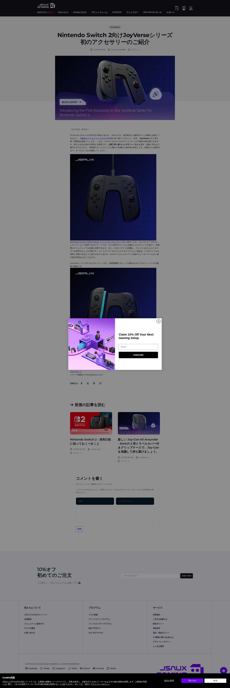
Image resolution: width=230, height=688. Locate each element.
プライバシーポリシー (100, 684)
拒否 (215, 680)
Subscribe (138, 355)
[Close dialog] (159, 321)
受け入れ (192, 680)
